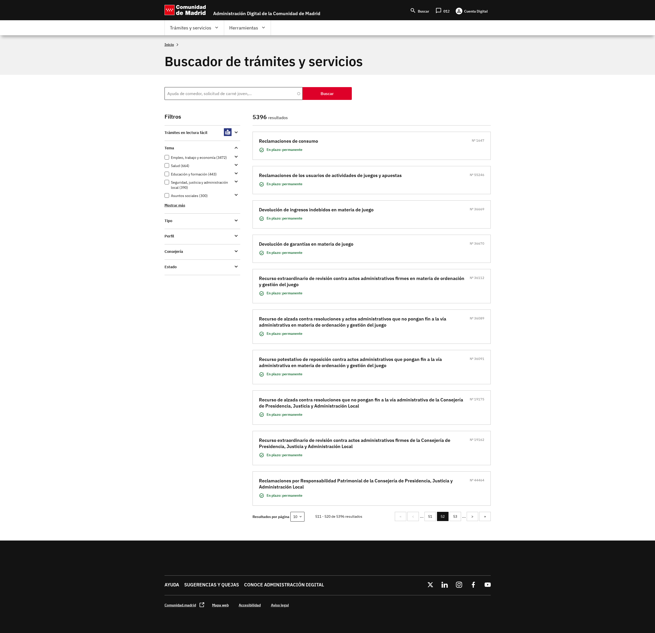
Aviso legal (280, 605)
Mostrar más (175, 205)
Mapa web (220, 605)
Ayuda (172, 585)
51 (432, 516)
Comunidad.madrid (180, 605)
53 (457, 516)
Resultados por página (271, 516)
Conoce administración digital (284, 585)
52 (445, 517)
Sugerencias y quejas (211, 585)
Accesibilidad (250, 605)
